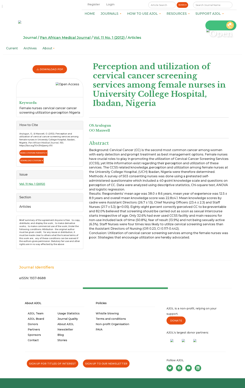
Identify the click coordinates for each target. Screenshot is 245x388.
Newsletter (65, 329)
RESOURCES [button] (177, 13)
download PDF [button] (51, 69)
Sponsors (34, 335)
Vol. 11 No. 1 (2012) (109, 38)
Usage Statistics (68, 313)
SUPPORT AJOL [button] (208, 13)
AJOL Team (35, 313)
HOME (90, 13)
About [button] (47, 48)
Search (182, 5)
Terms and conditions (111, 318)
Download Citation (31, 160)
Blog (60, 335)
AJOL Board (36, 318)
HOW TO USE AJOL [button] (143, 13)
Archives (30, 48)
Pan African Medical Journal (65, 38)
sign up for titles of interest (52, 363)
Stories (62, 340)
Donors (33, 324)
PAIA (99, 329)
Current (12, 48)
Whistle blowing (107, 313)
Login (110, 4)
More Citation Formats (32, 153)
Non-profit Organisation (112, 324)
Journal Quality (67, 318)
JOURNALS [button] (110, 13)
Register (93, 4)
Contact (33, 340)
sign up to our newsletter (106, 363)
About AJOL (65, 324)
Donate (176, 320)
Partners (34, 329)
